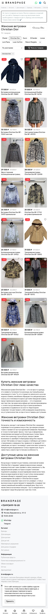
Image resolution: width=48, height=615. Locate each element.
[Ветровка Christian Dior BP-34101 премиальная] (12, 193)
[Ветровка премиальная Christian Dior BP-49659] (12, 353)
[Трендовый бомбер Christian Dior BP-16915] (36, 273)
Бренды (4, 531)
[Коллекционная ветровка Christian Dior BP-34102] (12, 233)
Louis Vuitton (17, 42)
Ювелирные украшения (9, 544)
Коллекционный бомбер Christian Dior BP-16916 (33, 93)
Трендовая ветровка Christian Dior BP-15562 (9, 334)
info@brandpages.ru (11, 510)
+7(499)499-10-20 (10, 505)
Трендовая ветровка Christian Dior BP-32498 (33, 173)
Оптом (3, 567)
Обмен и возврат (7, 564)
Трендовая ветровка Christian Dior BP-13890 (33, 253)
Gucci (25, 38)
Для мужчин (5, 537)
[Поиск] (44, 3)
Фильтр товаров (37, 48)
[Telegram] (40, 2)
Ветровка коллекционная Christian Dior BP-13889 (10, 93)
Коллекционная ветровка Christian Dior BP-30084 (34, 334)
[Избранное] (21, 59)
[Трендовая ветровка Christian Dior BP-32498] (36, 152)
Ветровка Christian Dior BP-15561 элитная (11, 133)
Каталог (11, 7)
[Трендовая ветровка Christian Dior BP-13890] (36, 233)
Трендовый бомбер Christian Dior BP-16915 (35, 293)
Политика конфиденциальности (13, 561)
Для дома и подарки (8, 547)
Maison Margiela (31, 42)
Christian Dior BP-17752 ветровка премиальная (33, 213)
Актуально (5, 550)
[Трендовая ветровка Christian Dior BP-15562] (12, 313)
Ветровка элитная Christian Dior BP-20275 (11, 293)
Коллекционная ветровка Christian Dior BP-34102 (10, 253)
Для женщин (21, 7)
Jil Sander (33, 38)
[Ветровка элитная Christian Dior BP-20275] (12, 273)
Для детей (5, 541)
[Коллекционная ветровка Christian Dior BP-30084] (36, 313)
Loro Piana (6, 42)
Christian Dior (15, 38)
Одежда (29, 7)
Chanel (4, 38)
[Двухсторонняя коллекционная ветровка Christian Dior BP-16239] (12, 152)
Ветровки (37, 7)
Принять (10, 601)
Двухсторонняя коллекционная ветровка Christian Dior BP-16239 (10, 173)
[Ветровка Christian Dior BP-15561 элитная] (12, 112)
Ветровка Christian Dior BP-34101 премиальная (11, 213)
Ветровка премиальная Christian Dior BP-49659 (10, 374)
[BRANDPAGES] (15, 3)
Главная (3, 7)
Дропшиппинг (6, 570)
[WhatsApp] (36, 2)
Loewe (42, 38)
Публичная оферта (8, 557)
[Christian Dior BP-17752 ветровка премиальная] (36, 193)
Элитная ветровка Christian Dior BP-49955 (35, 133)
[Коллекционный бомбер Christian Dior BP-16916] (36, 72)
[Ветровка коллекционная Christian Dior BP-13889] (12, 72)
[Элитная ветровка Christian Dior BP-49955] (36, 112)
